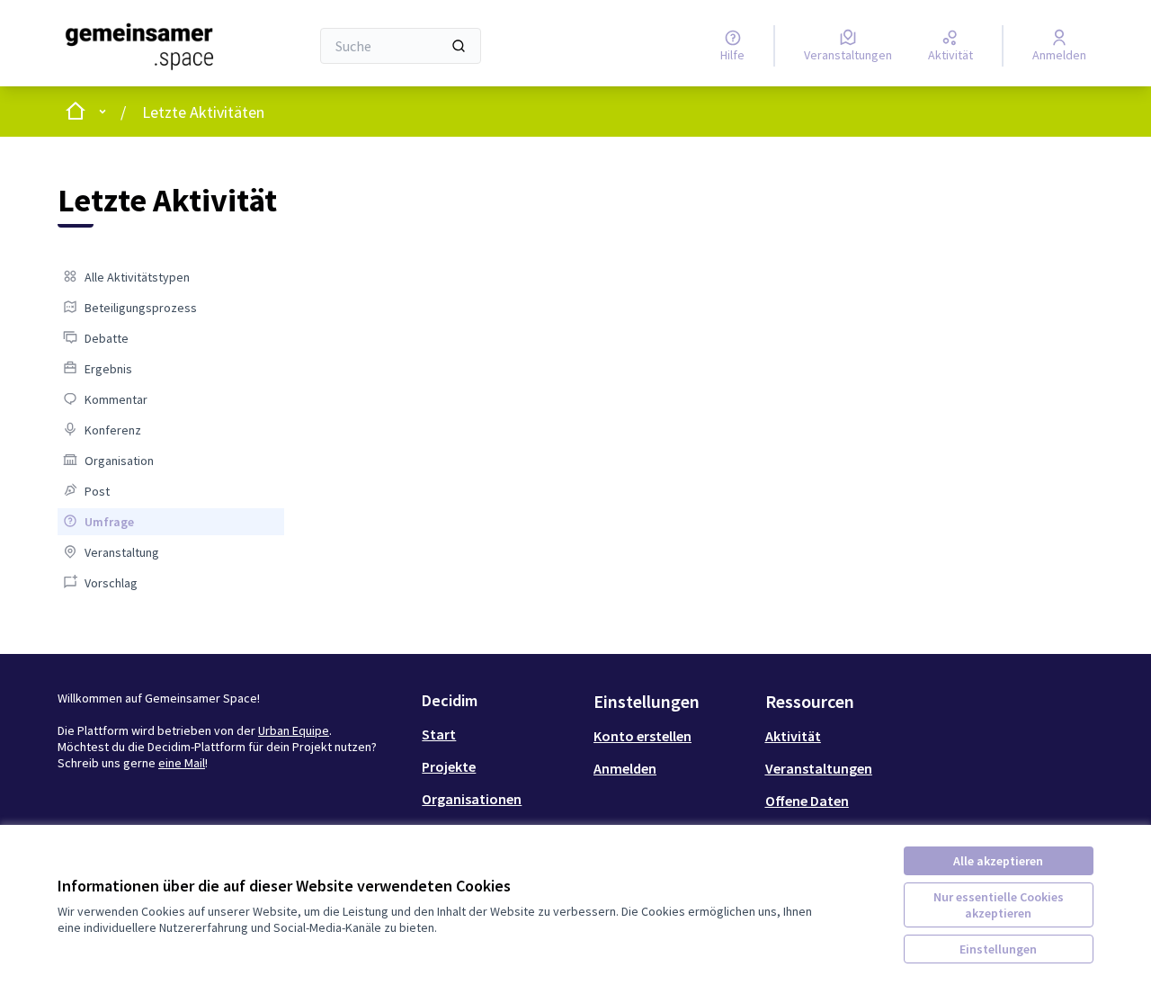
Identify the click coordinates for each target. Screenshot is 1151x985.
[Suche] (458, 46)
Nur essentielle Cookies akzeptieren (998, 905)
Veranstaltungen (818, 768)
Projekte (449, 766)
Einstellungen (998, 949)
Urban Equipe (293, 730)
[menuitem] (171, 277)
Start (439, 734)
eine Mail (181, 763)
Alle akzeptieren (998, 861)
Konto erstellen (642, 736)
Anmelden (624, 768)
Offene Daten (807, 801)
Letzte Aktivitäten (203, 112)
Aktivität (793, 736)
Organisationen (472, 799)
